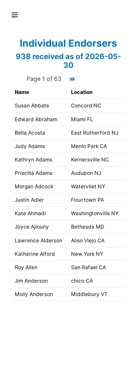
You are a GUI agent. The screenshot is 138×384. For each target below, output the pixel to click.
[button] (17, 14)
